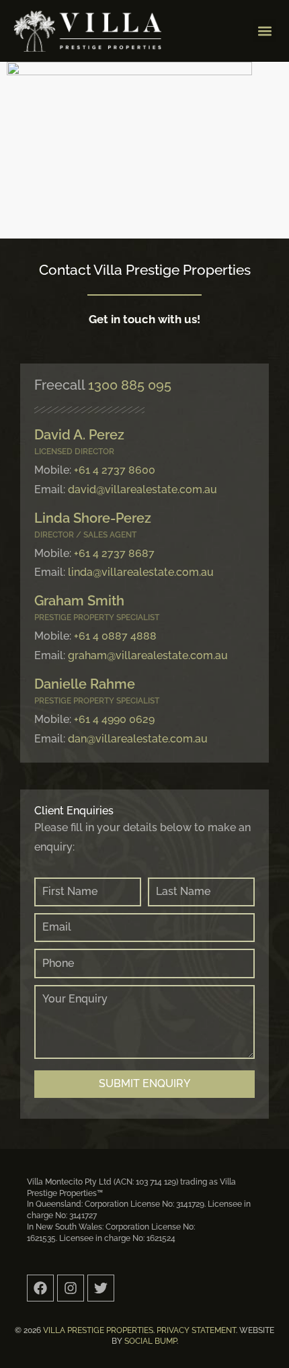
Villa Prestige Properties (98, 1330)
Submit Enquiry (144, 1083)
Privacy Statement (196, 1330)
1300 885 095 (129, 385)
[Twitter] (100, 1288)
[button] (264, 30)
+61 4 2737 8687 (114, 553)
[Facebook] (40, 1288)
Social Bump (150, 1341)
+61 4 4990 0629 (114, 719)
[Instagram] (70, 1288)
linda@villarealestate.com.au (141, 572)
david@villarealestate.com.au (142, 489)
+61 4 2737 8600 (114, 470)
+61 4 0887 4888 (115, 636)
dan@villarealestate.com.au (138, 738)
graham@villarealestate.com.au (148, 655)
